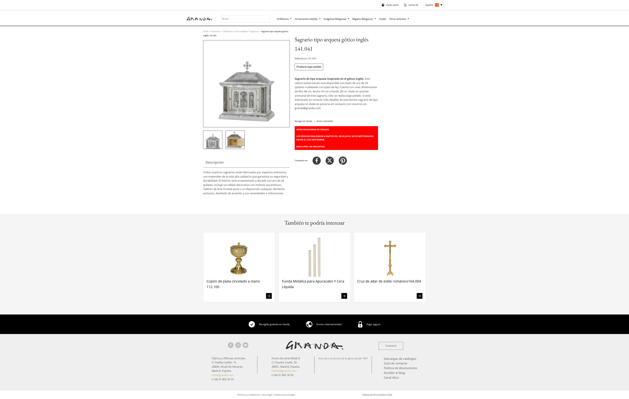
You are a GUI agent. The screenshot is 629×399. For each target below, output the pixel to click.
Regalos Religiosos (362, 19)
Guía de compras (395, 363)
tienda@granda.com (284, 371)
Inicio (205, 31)
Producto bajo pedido (308, 66)
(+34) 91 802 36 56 (283, 375)
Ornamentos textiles (306, 19)
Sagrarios (254, 31)
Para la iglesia (241, 31)
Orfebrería (283, 19)
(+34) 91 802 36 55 (223, 379)
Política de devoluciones (400, 368)
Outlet (382, 19)
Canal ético (391, 377)
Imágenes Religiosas (335, 19)
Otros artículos (397, 19)
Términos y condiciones (248, 394)
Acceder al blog (394, 373)
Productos (215, 31)
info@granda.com (223, 375)
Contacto (391, 345)
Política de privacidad (284, 394)
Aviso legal (267, 394)
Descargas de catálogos (400, 359)
